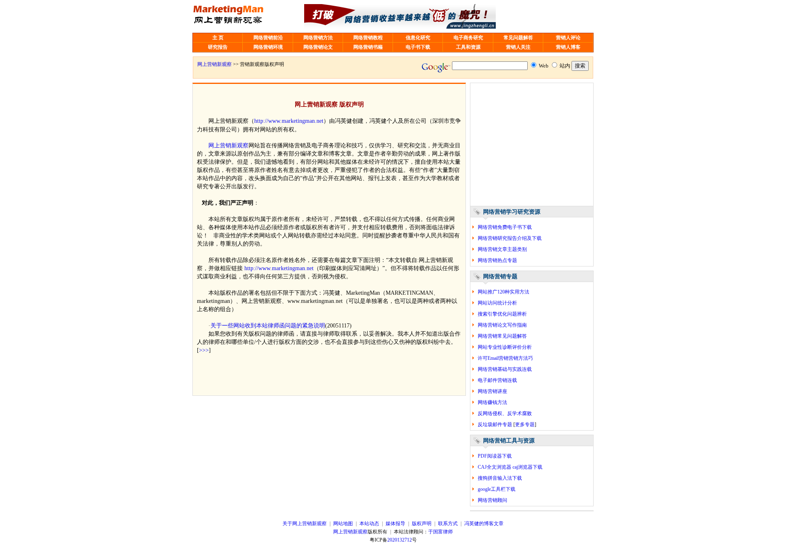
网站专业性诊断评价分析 (505, 347)
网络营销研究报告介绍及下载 (510, 238)
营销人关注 (518, 47)
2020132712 (399, 540)
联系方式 (448, 523)
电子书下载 (418, 47)
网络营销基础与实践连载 (505, 369)
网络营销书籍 (368, 47)
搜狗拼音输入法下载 (500, 478)
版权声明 (421, 523)
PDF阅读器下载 (495, 456)
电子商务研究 (468, 38)
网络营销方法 (318, 38)
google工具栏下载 (496, 489)
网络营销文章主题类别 (502, 249)
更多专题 (525, 424)
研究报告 (218, 47)
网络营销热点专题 (497, 260)
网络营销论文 (318, 47)
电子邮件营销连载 (497, 380)
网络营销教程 (368, 38)
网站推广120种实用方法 (503, 292)
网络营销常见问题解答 (502, 336)
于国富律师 (440, 532)
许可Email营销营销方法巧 (505, 358)
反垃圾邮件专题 (495, 424)
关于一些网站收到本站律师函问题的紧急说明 (267, 326)
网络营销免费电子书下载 (505, 227)
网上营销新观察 (214, 64)
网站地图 (343, 523)
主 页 (218, 38)
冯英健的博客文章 (484, 523)
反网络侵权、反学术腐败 (505, 413)
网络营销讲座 (492, 391)
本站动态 (369, 523)
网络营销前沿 (268, 38)
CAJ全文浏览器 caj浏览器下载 (510, 467)
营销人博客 (568, 47)
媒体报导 (395, 523)
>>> (204, 350)
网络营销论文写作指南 (502, 325)
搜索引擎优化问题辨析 (502, 314)
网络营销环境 (268, 47)
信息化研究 (418, 38)
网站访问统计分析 (497, 303)
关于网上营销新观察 (304, 523)
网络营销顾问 (492, 500)
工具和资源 (468, 47)
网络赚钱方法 (492, 402)
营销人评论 (568, 38)
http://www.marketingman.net (288, 120)
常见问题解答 (518, 38)
